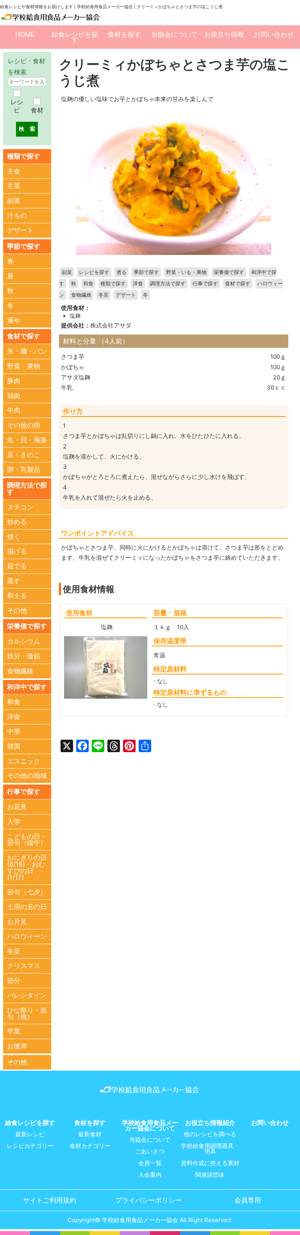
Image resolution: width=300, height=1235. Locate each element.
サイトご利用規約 (49, 1200)
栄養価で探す (229, 272)
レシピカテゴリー (30, 1146)
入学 (13, 822)
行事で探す (205, 284)
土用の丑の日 (27, 907)
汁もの (17, 215)
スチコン (20, 507)
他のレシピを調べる (210, 1134)
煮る (121, 272)
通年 (13, 320)
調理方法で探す (168, 284)
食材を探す (124, 34)
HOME (25, 34)
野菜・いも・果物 (186, 272)
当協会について (174, 34)
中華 (13, 731)
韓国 (13, 746)
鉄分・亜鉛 (23, 656)
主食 (13, 171)
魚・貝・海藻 (27, 440)
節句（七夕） (27, 892)
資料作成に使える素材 (210, 1163)
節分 (13, 980)
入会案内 (150, 1175)
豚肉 (13, 381)
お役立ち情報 (224, 34)
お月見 (17, 921)
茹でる (17, 566)
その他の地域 (27, 775)
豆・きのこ (23, 455)
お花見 (17, 807)
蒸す (13, 581)
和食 (88, 284)
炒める (17, 522)
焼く (13, 537)
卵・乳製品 (23, 469)
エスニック (23, 761)
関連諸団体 (210, 1175)
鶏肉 (13, 396)
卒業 (13, 1031)
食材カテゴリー (90, 1146)
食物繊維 (81, 295)
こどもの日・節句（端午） (27, 840)
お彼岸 (17, 1046)
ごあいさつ (149, 1151)
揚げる (17, 551)
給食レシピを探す (75, 37)
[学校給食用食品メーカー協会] (51, 16)
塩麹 (75, 316)
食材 (37, 110)
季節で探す (146, 272)
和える (17, 596)
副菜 (67, 272)
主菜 (13, 186)
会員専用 (247, 1200)
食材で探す (237, 284)
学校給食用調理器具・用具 (210, 1148)
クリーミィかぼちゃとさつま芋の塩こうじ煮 (174, 72)
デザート (126, 295)
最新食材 (90, 1134)
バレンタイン (27, 995)
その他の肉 (23, 425)
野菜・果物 (23, 366)
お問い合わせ (274, 34)
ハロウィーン (27, 936)
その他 (17, 610)
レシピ (17, 106)
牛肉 (13, 410)
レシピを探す (94, 272)
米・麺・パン (27, 351)
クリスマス (23, 966)
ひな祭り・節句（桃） (27, 1013)
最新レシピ (30, 1134)
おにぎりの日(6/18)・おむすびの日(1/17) (27, 867)
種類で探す (113, 284)
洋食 (138, 284)
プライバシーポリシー (148, 1200)
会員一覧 (150, 1163)
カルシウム (23, 641)
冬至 (103, 295)
